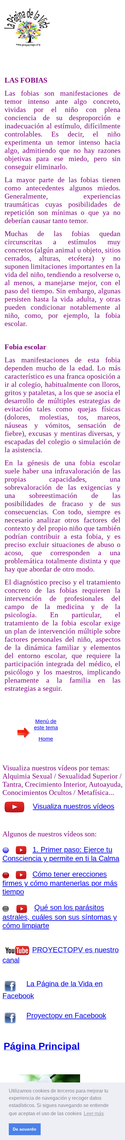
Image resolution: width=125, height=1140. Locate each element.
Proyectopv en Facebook (66, 1015)
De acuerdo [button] (24, 1129)
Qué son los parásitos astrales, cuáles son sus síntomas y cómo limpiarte (59, 916)
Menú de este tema (46, 724)
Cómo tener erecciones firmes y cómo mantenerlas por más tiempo (59, 883)
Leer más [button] (94, 1113)
